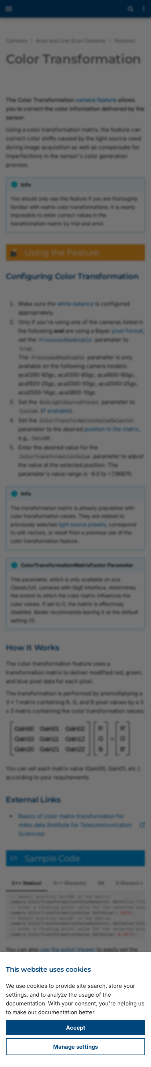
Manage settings (75, 1046)
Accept (75, 1027)
